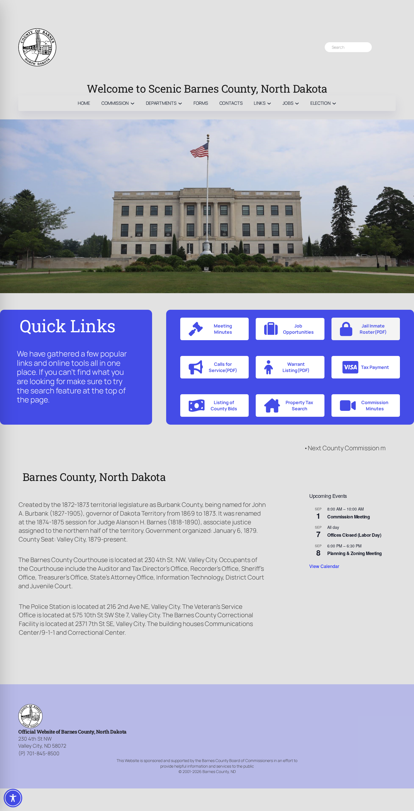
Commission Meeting (348, 516)
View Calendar (324, 566)
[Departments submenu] (180, 103)
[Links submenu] (269, 103)
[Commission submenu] (132, 103)
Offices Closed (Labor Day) (354, 535)
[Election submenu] (334, 103)
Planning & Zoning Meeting (354, 553)
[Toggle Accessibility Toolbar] (13, 798)
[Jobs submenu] (297, 103)
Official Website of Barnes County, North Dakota (72, 731)
